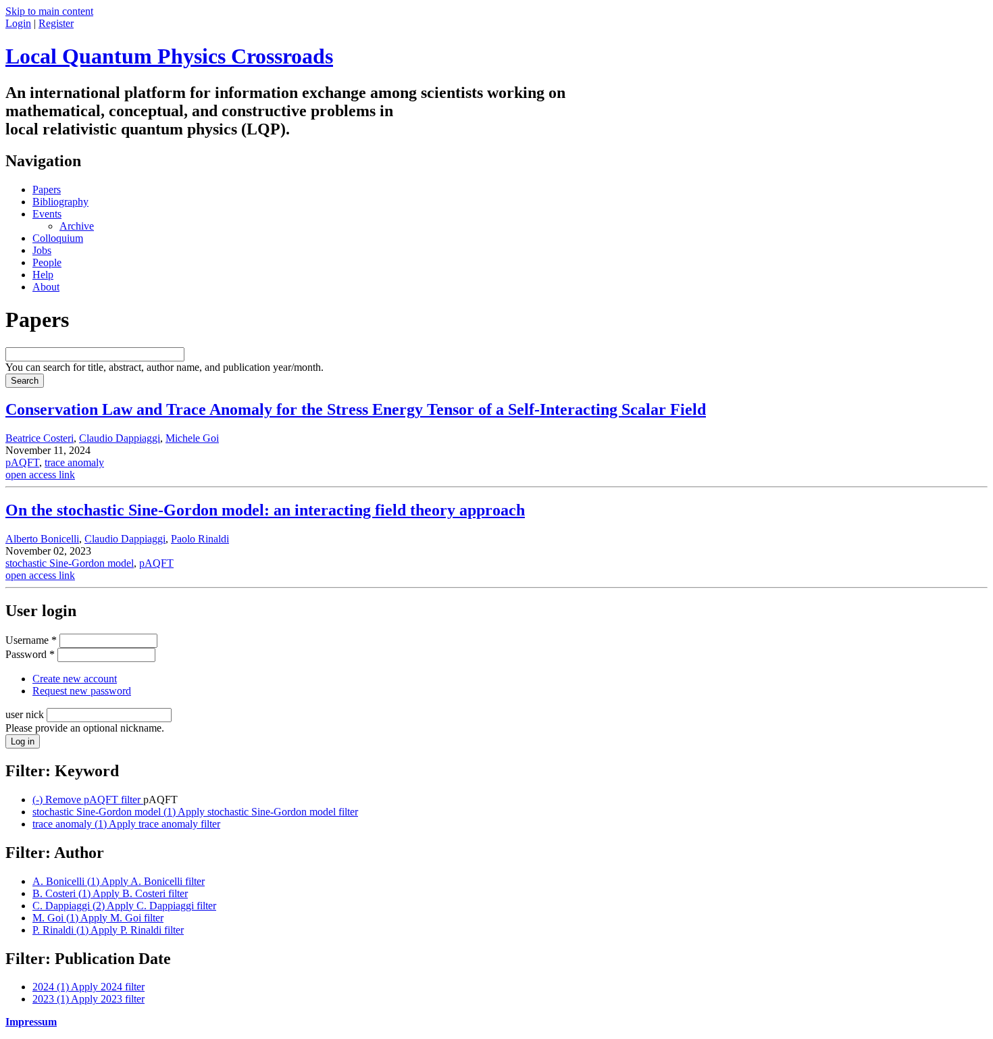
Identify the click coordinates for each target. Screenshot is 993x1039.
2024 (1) (88, 986)
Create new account (74, 678)
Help (42, 274)
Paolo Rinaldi (200, 538)
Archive (76, 226)
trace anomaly (74, 462)
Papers (46, 189)
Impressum (31, 1022)
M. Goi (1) (97, 917)
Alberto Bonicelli (42, 538)
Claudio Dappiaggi (119, 438)
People (46, 262)
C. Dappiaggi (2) (124, 905)
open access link (40, 474)
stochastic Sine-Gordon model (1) (195, 811)
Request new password (81, 690)
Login (18, 23)
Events (46, 214)
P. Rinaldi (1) (108, 930)
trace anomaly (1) (126, 824)
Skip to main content (49, 11)
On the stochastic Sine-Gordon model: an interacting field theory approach (265, 510)
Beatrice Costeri (39, 438)
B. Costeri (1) (110, 893)
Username (31, 640)
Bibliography (60, 201)
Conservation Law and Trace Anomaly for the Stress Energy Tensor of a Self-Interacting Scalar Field (355, 409)
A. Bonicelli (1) (118, 881)
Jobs (41, 250)
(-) (87, 799)
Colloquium (57, 238)
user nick (26, 714)
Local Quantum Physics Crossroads (169, 56)
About (45, 287)
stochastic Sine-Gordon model (69, 563)
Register (56, 23)
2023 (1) (88, 999)
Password (30, 654)
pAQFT (22, 462)
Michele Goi (192, 438)
